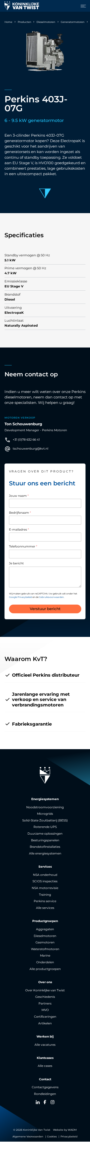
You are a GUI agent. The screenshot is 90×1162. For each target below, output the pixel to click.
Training (45, 894)
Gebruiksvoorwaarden (51, 597)
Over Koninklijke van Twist (45, 990)
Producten (24, 22)
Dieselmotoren (45, 22)
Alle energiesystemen (45, 853)
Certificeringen (45, 1016)
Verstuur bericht (45, 609)
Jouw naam (19, 496)
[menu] (82, 6)
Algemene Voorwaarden (27, 1136)
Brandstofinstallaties (45, 847)
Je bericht (16, 563)
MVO (45, 1010)
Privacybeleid (69, 1136)
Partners (45, 1003)
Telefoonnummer (23, 546)
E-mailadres (19, 529)
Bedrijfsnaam (20, 512)
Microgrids (45, 813)
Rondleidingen (45, 1094)
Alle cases (45, 1066)
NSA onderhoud (45, 875)
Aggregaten (45, 929)
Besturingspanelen (45, 840)
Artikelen (45, 1023)
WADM (72, 1129)
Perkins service (45, 901)
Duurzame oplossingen (45, 833)
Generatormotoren (72, 22)
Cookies (52, 1136)
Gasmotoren (45, 942)
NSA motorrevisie (45, 888)
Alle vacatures (45, 1044)
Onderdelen (45, 962)
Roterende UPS (45, 827)
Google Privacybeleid (20, 597)
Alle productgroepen (45, 969)
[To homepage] (21, 5)
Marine (45, 955)
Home (8, 22)
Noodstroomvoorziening (45, 807)
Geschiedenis (45, 997)
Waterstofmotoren (45, 949)
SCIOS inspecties (45, 881)
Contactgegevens (45, 1087)
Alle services (45, 908)
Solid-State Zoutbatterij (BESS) (45, 820)
